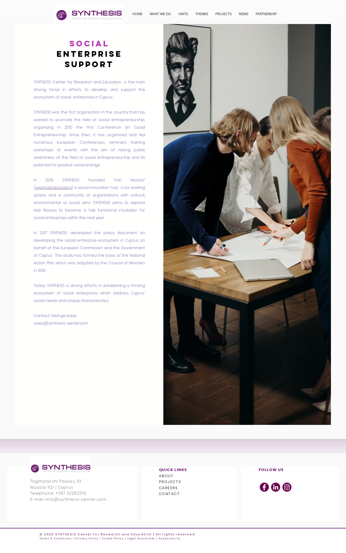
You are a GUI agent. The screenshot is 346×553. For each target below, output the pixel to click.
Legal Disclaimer (141, 538)
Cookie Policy (113, 538)
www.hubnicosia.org (53, 187)
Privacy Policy (87, 538)
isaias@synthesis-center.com (61, 323)
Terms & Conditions (56, 538)
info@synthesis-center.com (76, 499)
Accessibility (170, 538)
